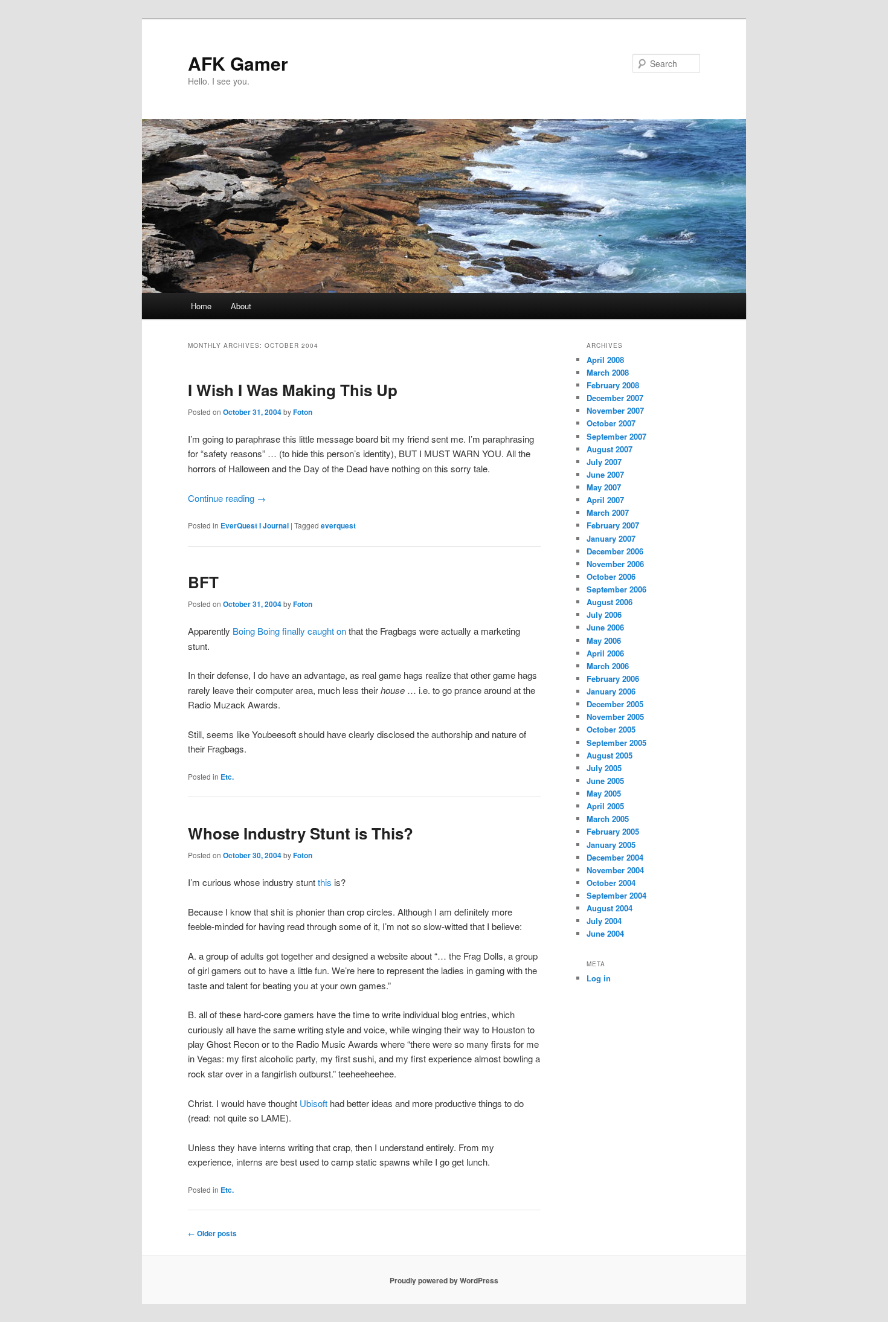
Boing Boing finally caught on (289, 630)
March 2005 (608, 818)
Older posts (212, 1233)
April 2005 (605, 806)
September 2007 (616, 436)
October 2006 (611, 576)
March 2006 (608, 666)
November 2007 (615, 410)
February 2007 (613, 525)
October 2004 (611, 882)
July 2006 (604, 614)
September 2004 (616, 895)
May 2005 (604, 793)
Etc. (227, 776)
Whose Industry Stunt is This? (300, 833)
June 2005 (605, 780)
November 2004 (615, 870)
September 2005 (616, 742)
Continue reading (227, 498)
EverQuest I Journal (254, 525)
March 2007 (608, 512)
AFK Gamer (238, 63)
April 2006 (605, 653)
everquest (338, 525)
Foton (302, 411)
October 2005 (611, 729)
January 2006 (611, 691)
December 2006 (615, 551)
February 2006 (613, 678)
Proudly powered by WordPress (444, 1280)
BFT (203, 582)
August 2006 (609, 602)
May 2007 (604, 487)
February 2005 (613, 831)
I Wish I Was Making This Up (292, 390)
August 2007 (609, 449)
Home (201, 306)
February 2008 (613, 385)
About (241, 306)
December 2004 (615, 857)
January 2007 (611, 538)
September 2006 (616, 589)
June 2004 (605, 933)
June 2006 (605, 627)
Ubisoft (313, 1103)
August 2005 (609, 755)
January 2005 (611, 844)
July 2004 (604, 920)
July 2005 (604, 768)
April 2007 (605, 499)
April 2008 (605, 359)
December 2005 (615, 704)
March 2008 (608, 372)
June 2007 (605, 474)
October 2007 (611, 423)
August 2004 (609, 908)
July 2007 (604, 461)
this (325, 882)
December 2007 (615, 397)
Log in (599, 978)
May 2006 (604, 640)
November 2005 (615, 716)
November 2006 (615, 564)
